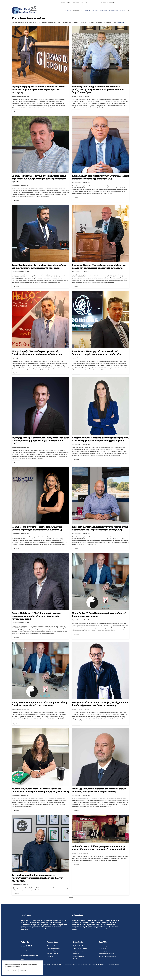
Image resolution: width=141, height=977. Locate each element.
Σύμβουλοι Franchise (79, 946)
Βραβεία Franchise (78, 951)
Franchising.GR (51, 946)
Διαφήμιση (62, 2)
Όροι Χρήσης (76, 959)
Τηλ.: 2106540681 (104, 951)
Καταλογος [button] (67, 10)
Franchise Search (113, 10)
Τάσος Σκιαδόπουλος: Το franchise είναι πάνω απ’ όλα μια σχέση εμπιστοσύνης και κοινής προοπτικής (39, 266)
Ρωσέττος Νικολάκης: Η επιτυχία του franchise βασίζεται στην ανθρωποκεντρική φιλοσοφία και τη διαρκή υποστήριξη (98, 89)
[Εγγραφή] (40, 959)
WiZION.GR (50, 956)
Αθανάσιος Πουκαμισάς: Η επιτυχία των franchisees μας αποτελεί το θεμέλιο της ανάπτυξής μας (100, 177)
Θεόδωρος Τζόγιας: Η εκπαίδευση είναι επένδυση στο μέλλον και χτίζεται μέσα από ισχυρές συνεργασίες (99, 266)
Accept (8, 970)
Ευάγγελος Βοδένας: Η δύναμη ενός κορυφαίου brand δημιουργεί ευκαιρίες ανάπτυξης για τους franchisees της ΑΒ (39, 178)
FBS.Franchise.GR (52, 951)
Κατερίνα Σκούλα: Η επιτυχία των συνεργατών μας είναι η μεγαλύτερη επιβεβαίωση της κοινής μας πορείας (100, 439)
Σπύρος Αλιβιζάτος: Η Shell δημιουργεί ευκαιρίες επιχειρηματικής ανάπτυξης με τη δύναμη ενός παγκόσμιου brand (37, 616)
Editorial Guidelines (78, 956)
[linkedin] (31, 946)
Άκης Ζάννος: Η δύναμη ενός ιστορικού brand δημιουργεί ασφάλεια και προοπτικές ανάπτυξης (96, 353)
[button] (128, 11)
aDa (86, 964)
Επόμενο (70, 897)
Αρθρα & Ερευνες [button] (77, 10)
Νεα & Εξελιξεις (103, 10)
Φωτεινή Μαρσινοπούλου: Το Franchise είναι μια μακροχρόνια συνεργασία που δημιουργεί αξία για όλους (40, 790)
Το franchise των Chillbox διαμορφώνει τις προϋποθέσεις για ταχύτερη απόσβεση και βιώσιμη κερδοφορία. (37, 878)
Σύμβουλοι (69, 2)
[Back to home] (24, 11)
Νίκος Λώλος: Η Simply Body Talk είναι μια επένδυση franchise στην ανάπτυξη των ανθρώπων (39, 704)
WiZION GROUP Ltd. (98, 964)
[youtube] (29, 946)
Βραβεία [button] (86, 10)
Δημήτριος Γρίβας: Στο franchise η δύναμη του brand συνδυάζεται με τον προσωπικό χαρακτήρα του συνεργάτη (38, 89)
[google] (21, 946)
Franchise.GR (120, 22)
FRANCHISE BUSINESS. (54, 964)
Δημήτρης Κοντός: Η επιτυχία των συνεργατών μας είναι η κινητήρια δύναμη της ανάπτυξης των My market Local (40, 440)
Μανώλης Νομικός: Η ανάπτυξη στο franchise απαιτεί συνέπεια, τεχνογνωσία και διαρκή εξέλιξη (99, 790)
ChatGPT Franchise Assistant (107, 956)
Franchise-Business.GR (53, 948)
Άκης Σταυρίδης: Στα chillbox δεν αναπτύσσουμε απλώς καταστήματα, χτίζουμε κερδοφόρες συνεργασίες (100, 528)
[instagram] (26, 946)
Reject (14, 970)
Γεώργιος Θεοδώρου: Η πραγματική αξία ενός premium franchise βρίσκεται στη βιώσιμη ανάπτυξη (100, 704)
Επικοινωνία (76, 2)
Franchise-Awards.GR (53, 953)
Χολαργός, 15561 (103, 948)
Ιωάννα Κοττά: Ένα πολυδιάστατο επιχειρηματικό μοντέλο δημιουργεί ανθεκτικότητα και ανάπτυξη (37, 528)
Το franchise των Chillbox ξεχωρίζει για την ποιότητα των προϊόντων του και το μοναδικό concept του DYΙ (99, 848)
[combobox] (90, 2)
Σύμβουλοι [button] (94, 10)
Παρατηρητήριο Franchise (80, 948)
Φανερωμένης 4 (103, 946)
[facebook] (24, 946)
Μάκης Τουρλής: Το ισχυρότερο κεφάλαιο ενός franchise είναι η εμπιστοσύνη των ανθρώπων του (37, 353)
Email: (106, 953)
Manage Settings (23, 970)
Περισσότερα (16, 111)
